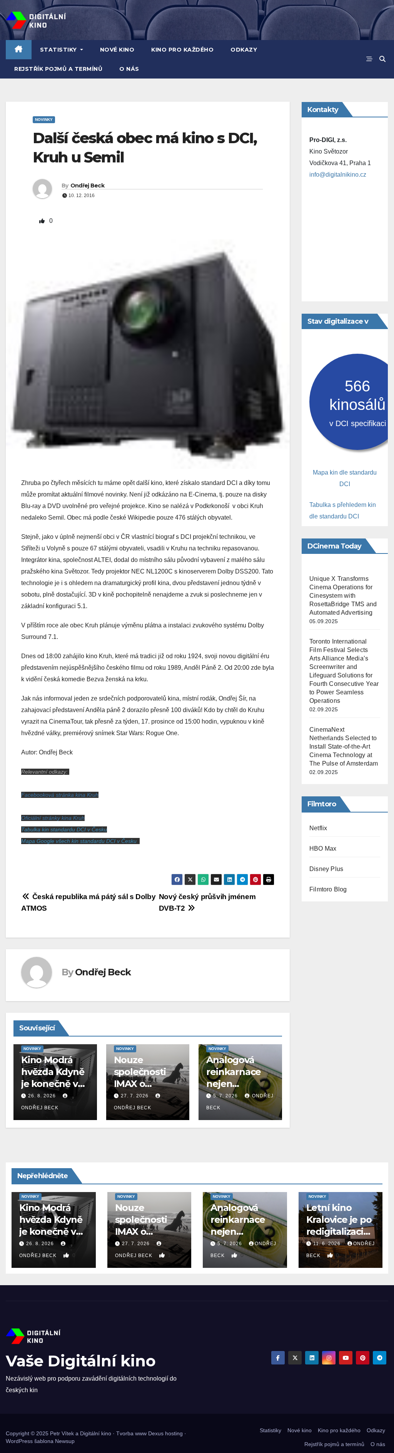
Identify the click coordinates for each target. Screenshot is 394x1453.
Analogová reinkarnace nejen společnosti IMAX (233, 1084)
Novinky (44, 119)
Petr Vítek (62, 1433)
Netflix (318, 828)
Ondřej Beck (87, 185)
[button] (382, 59)
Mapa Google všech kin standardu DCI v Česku (79, 841)
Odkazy (243, 49)
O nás (129, 68)
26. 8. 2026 (42, 1096)
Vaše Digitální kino (81, 1360)
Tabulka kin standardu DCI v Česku (64, 829)
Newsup (65, 1441)
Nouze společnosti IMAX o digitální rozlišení (140, 1084)
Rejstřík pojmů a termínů (58, 68)
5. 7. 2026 (225, 1096)
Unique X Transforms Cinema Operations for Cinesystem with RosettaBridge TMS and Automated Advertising (343, 595)
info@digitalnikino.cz (337, 174)
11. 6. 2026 (327, 1243)
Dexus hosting (165, 1433)
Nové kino (117, 49)
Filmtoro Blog (328, 889)
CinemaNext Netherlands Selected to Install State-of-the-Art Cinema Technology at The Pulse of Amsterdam (343, 746)
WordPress (19, 1441)
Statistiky (59, 49)
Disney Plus (326, 869)
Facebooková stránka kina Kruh (59, 795)
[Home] (19, 49)
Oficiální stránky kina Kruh (53, 818)
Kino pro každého (182, 49)
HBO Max (322, 848)
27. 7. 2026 (135, 1096)
